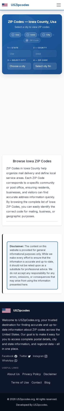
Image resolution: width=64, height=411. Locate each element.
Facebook (8, 356)
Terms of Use (20, 382)
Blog (47, 382)
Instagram (38, 356)
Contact (37, 382)
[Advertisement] (32, 114)
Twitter (23, 356)
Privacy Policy (31, 374)
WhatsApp (8, 360)
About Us (13, 374)
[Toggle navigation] (58, 5)
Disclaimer (50, 374)
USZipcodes (40, 404)
